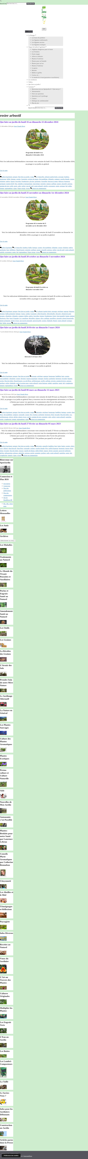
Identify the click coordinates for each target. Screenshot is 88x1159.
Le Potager (31, 35)
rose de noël (30, 186)
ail (36, 177)
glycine (31, 181)
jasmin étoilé (10, 184)
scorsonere (51, 186)
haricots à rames (53, 181)
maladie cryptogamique (25, 184)
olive (42, 318)
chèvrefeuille (51, 314)
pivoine (53, 381)
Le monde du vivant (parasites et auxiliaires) (45, 77)
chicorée (58, 314)
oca (71, 415)
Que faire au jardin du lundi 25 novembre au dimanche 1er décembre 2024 (34, 193)
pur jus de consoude (26, 321)
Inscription (6, 484)
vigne (15, 188)
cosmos (32, 448)
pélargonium (8, 453)
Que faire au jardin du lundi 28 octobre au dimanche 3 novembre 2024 (32, 256)
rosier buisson (43, 383)
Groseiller (44, 181)
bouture (2, 314)
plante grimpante (5, 321)
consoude (21, 415)
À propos (31, 87)
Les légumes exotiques (39, 45)
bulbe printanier (10, 314)
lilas (16, 184)
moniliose (25, 318)
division (23, 378)
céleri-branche (41, 314)
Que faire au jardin (23, 177)
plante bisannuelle (68, 318)
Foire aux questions (38, 94)
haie (8, 250)
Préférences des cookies (11, 1155)
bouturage (3, 179)
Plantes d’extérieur (37, 59)
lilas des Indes (8, 381)
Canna (23, 314)
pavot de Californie (65, 451)
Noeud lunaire (18, 381)
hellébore (13, 250)
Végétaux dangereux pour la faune (42, 49)
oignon (48, 184)
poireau (69, 184)
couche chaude (64, 179)
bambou (66, 177)
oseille (43, 381)
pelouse (15, 453)
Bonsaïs (34, 70)
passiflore (53, 318)
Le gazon (34, 68)
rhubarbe (50, 321)
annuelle (45, 446)
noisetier (43, 184)
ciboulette (8, 316)
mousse (21, 451)
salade (50, 383)
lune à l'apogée (14, 318)
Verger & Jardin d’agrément (36, 47)
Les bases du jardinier (38, 38)
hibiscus (61, 181)
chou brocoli (12, 448)
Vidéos (30, 82)
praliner (2, 383)
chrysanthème (43, 179)
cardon (28, 314)
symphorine (69, 383)
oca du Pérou (27, 381)
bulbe (8, 179)
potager (15, 177)
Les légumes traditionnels (39, 40)
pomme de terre (4, 186)
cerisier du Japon (33, 179)
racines (44, 321)
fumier (67, 316)
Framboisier (25, 181)
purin (15, 186)
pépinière (21, 453)
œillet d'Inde (39, 451)
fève (31, 415)
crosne (72, 179)
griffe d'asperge (53, 448)
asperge (66, 311)
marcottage (36, 184)
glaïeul (72, 316)
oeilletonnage (36, 381)
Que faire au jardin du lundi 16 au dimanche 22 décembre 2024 (29, 122)
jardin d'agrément (6, 177)
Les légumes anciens (38, 42)
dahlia (26, 316)
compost (57, 179)
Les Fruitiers (35, 52)
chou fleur (20, 448)
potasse (69, 381)
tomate (2, 188)
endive (8, 181)
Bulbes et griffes (37, 73)
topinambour (9, 188)
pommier (44, 417)
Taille (4, 323)
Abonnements (36, 91)
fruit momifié (61, 316)
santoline (55, 383)
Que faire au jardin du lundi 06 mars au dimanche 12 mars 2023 (29, 390)
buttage (13, 179)
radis (19, 186)
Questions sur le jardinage (40, 96)
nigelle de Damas (29, 451)
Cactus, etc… (36, 75)
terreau (9, 323)
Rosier (55, 321)
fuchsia (46, 378)
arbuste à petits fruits (51, 177)
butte (59, 446)
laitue (1, 451)
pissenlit (64, 184)
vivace (28, 188)
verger (32, 177)
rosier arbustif (38, 186)
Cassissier (24, 179)
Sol (66, 186)
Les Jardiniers (32, 80)
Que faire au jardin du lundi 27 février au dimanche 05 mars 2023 (30, 424)
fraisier (42, 316)
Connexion (6, 486)
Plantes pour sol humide (39, 61)
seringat (62, 186)
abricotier (39, 412)
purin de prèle (37, 321)
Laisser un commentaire (39, 188)
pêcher (16, 417)
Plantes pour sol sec (38, 63)
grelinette (38, 181)
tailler (70, 186)
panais (59, 184)
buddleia (58, 376)
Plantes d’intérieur (37, 66)
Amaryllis (41, 177)
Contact (34, 98)
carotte (18, 179)
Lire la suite (3, 170)
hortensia (3, 318)
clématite (51, 179)
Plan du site (35, 103)
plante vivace (15, 321)
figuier (13, 181)
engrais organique (31, 378)
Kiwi (52, 415)
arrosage (61, 177)
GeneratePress (27, 1156)
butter (63, 446)
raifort (23, 186)
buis (63, 376)
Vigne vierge (21, 188)
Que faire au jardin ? (34, 84)
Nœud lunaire (20, 250)
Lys (20, 318)
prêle (11, 186)
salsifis (45, 186)
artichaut (60, 311)
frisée (54, 316)
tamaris (2, 385)
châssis (5, 448)
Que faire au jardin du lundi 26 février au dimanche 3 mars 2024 (30, 327)
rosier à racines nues (22, 383)
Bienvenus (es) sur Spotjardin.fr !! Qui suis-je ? (46, 89)
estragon (40, 378)
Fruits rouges (36, 54)
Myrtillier (32, 318)
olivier (11, 417)
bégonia (71, 311)
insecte (67, 448)
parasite (55, 451)
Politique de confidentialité (40, 101)
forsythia (18, 181)
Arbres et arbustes (37, 56)
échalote (2, 181)
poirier (29, 417)
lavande (64, 378)
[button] (1, 1)
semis (57, 186)
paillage (53, 184)
